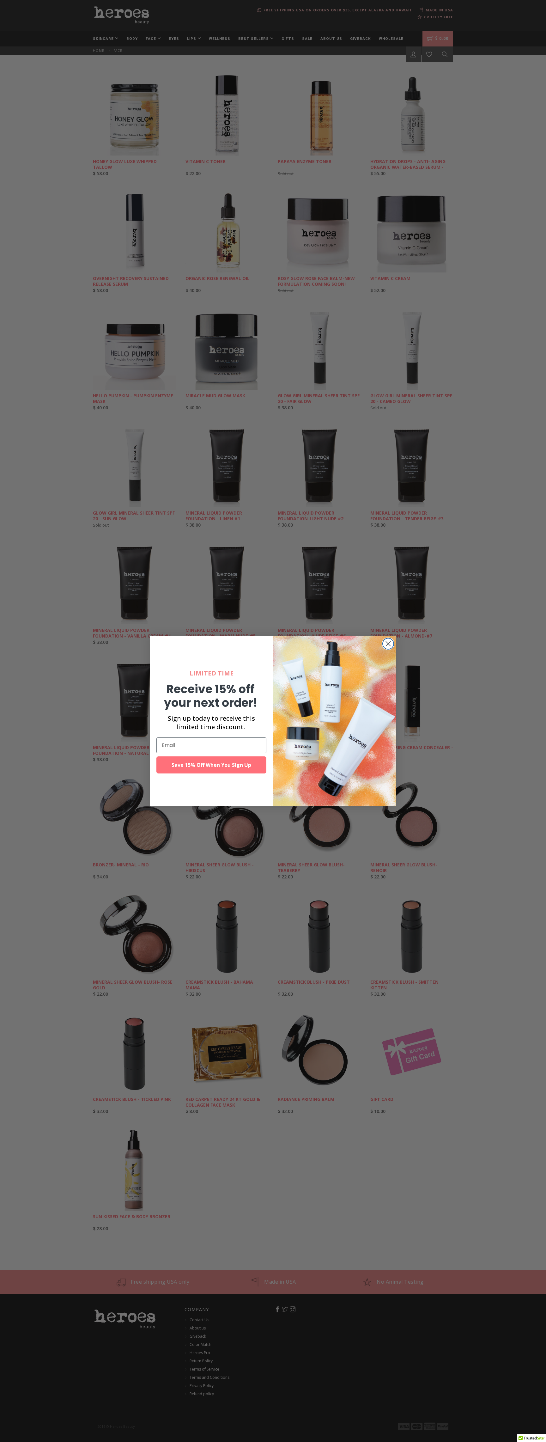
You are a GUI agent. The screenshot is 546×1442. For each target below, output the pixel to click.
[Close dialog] (388, 643)
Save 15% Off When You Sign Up (211, 764)
